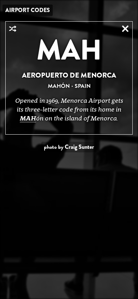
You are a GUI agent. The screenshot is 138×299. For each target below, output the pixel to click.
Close (125, 29)
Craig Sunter (79, 147)
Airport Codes (27, 10)
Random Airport (13, 29)
